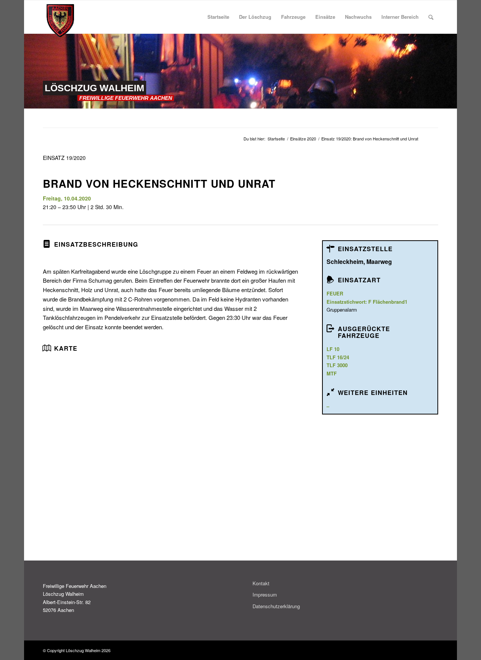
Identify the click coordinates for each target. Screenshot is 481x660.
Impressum (265, 594)
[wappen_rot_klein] (60, 20)
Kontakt (261, 583)
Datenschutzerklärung (276, 606)
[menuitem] (218, 16)
